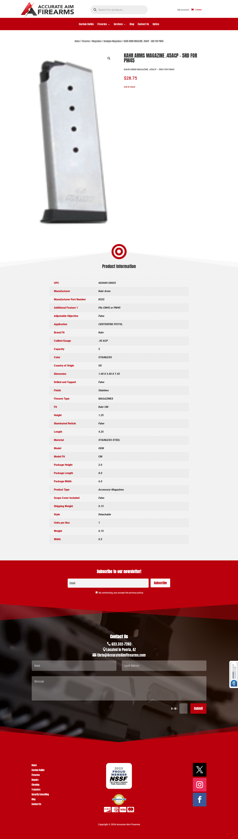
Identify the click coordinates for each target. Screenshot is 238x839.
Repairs (35, 780)
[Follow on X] (199, 770)
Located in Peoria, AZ (121, 649)
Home (77, 41)
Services (118, 24)
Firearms (102, 24)
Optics (156, 24)
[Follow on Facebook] (199, 799)
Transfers (36, 790)
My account (183, 10)
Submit (198, 708)
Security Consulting (40, 794)
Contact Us (143, 24)
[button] (109, 58)
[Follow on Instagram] (199, 784)
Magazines (97, 41)
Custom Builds (86, 24)
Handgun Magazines (113, 41)
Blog (132, 24)
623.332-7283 (121, 644)
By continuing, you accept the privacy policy (121, 592)
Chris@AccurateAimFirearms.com (121, 655)
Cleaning (35, 785)
